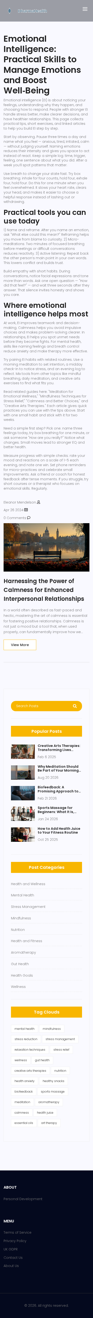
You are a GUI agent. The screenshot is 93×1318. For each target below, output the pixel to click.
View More (20, 644)
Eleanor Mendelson (20, 502)
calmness (22, 1113)
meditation (22, 1102)
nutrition (60, 1071)
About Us (11, 1265)
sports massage (53, 1091)
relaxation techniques (30, 1050)
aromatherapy (48, 1102)
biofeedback (24, 1091)
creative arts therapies (30, 1071)
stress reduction (26, 1039)
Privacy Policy (15, 1240)
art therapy (49, 1123)
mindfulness (52, 1029)
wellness (21, 1060)
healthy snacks (53, 1081)
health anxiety (25, 1081)
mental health (25, 1029)
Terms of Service (17, 1232)
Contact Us (13, 1257)
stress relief (61, 1050)
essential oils (24, 1123)
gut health (42, 1060)
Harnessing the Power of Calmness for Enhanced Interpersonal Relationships (44, 589)
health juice (45, 1113)
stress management (60, 1039)
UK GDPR (11, 1249)
